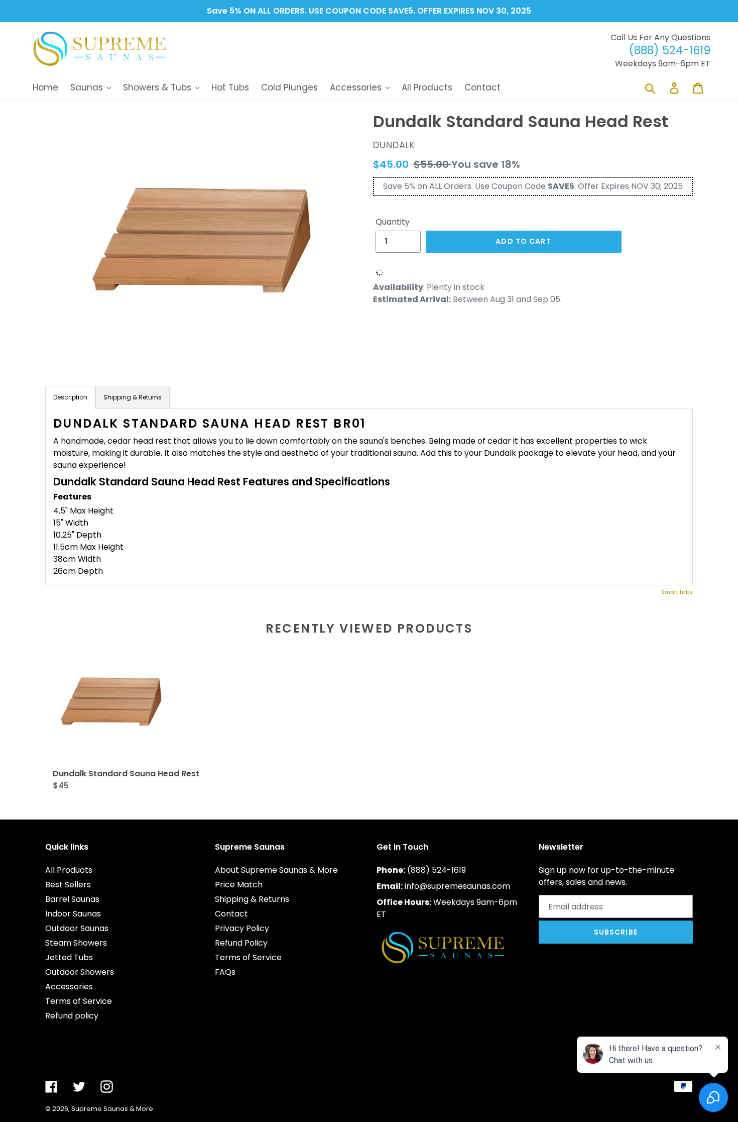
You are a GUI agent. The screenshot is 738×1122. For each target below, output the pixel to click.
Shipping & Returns (252, 899)
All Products (68, 870)
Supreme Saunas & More (112, 1108)
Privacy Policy (242, 928)
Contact (231, 914)
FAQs (225, 972)
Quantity (393, 222)
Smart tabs (677, 592)
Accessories (69, 986)
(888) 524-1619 (436, 870)
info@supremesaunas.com (457, 886)
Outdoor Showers (79, 972)
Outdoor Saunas (76, 928)
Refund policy (71, 1016)
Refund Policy (241, 943)
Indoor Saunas (73, 914)
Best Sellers (68, 884)
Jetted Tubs (69, 957)
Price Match (239, 884)
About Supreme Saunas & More (276, 870)
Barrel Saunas (72, 899)
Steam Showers (76, 943)
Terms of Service (78, 1001)
